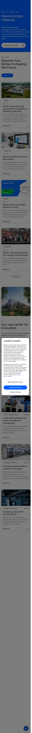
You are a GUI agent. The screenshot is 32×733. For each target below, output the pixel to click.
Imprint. (10, 376)
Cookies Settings (15, 392)
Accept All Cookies (15, 387)
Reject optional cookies (15, 382)
